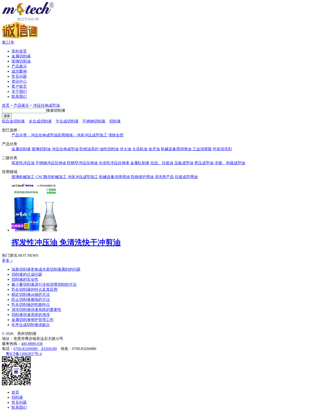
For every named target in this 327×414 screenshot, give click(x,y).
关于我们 (19, 91)
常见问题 (19, 76)
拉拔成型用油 (186, 177)
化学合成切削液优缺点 (30, 325)
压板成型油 (183, 163)
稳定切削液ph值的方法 (30, 294)
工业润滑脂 (202, 149)
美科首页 (19, 51)
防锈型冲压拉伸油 (82, 163)
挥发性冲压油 (22, 163)
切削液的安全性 (24, 279)
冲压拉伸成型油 (46, 105)
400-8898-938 (32, 344)
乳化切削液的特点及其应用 (34, 289)
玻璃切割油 (21, 61)
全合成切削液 (40, 121)
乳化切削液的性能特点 (30, 305)
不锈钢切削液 (93, 121)
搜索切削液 (55, 110)
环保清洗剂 (222, 149)
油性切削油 (109, 149)
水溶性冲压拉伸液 (114, 163)
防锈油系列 (89, 149)
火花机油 (139, 149)
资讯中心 (19, 81)
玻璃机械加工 (22, 177)
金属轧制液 (139, 163)
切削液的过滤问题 (26, 274)
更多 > (7, 260)
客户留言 (19, 86)
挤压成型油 (204, 163)
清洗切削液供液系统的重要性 (36, 310)
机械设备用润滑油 (176, 149)
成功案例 (19, 71)
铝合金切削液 (13, 121)
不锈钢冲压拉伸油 (50, 163)
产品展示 (19, 66)
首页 (6, 105)
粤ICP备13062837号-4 (24, 354)
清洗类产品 (164, 177)
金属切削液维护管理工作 (32, 320)
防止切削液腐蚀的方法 (30, 299)
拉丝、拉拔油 (161, 163)
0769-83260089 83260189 (35, 349)
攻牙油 (154, 149)
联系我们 (19, 96)
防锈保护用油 (142, 177)
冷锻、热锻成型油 (229, 163)
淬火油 (125, 149)
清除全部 (116, 135)
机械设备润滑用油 (114, 177)
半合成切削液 (67, 121)
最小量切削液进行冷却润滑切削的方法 (44, 284)
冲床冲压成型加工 (83, 177)
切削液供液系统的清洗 (30, 315)
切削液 (115, 121)
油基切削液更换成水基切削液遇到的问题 (45, 269)
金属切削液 (21, 56)
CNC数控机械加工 (51, 177)
